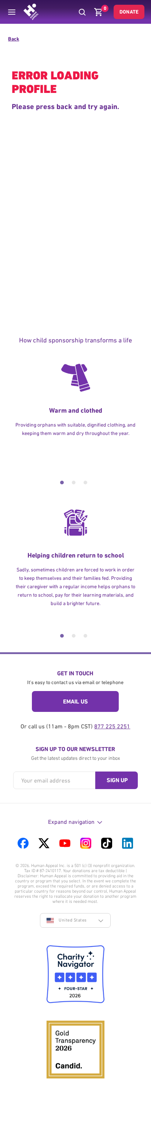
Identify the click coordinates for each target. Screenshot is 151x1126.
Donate (129, 12)
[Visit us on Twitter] (43, 843)
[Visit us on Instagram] (85, 843)
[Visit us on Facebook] (23, 843)
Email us (75, 701)
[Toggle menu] (12, 12)
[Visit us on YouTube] (64, 843)
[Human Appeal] (30, 12)
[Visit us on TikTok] (106, 843)
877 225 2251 (112, 726)
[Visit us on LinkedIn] (127, 843)
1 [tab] (62, 482)
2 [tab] (74, 482)
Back (13, 39)
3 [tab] (85, 482)
